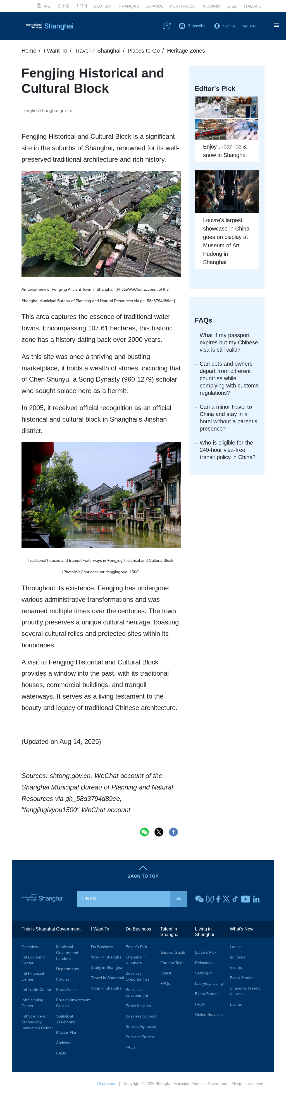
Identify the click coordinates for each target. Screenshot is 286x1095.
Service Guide (172, 952)
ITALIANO (253, 6)
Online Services (209, 1014)
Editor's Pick (136, 946)
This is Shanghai (38, 929)
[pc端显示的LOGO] (49, 26)
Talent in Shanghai (170, 932)
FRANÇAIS (129, 6)
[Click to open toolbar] (167, 26)
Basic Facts (66, 989)
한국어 (81, 6)
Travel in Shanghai (97, 51)
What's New (242, 929)
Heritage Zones (186, 51)
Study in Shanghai (107, 967)
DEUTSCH (103, 6)
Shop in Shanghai (106, 988)
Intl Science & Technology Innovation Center (37, 1022)
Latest (165, 973)
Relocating (204, 962)
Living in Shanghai (204, 932)
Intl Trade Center (36, 989)
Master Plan (66, 1032)
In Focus (237, 957)
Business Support (141, 1016)
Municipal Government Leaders (67, 952)
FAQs (203, 320)
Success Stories (140, 1037)
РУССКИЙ (210, 6)
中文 (47, 6)
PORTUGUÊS (182, 6)
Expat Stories (206, 993)
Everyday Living (209, 983)
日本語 (64, 6)
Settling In (204, 973)
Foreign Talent (173, 962)
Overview (30, 946)
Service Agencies (141, 1026)
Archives (63, 1042)
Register (248, 26)
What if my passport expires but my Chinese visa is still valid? (229, 342)
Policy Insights (138, 1006)
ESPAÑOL (154, 6)
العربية (232, 6)
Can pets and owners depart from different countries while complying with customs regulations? (229, 378)
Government (68, 929)
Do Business (102, 946)
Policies (63, 979)
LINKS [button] (89, 898)
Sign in (229, 26)
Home (29, 51)
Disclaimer (106, 1083)
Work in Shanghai (106, 957)
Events (236, 1004)
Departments (67, 969)
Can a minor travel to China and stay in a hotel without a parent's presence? (228, 418)
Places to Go (144, 51)
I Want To (55, 51)
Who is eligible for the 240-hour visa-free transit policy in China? (228, 450)
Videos (236, 967)
